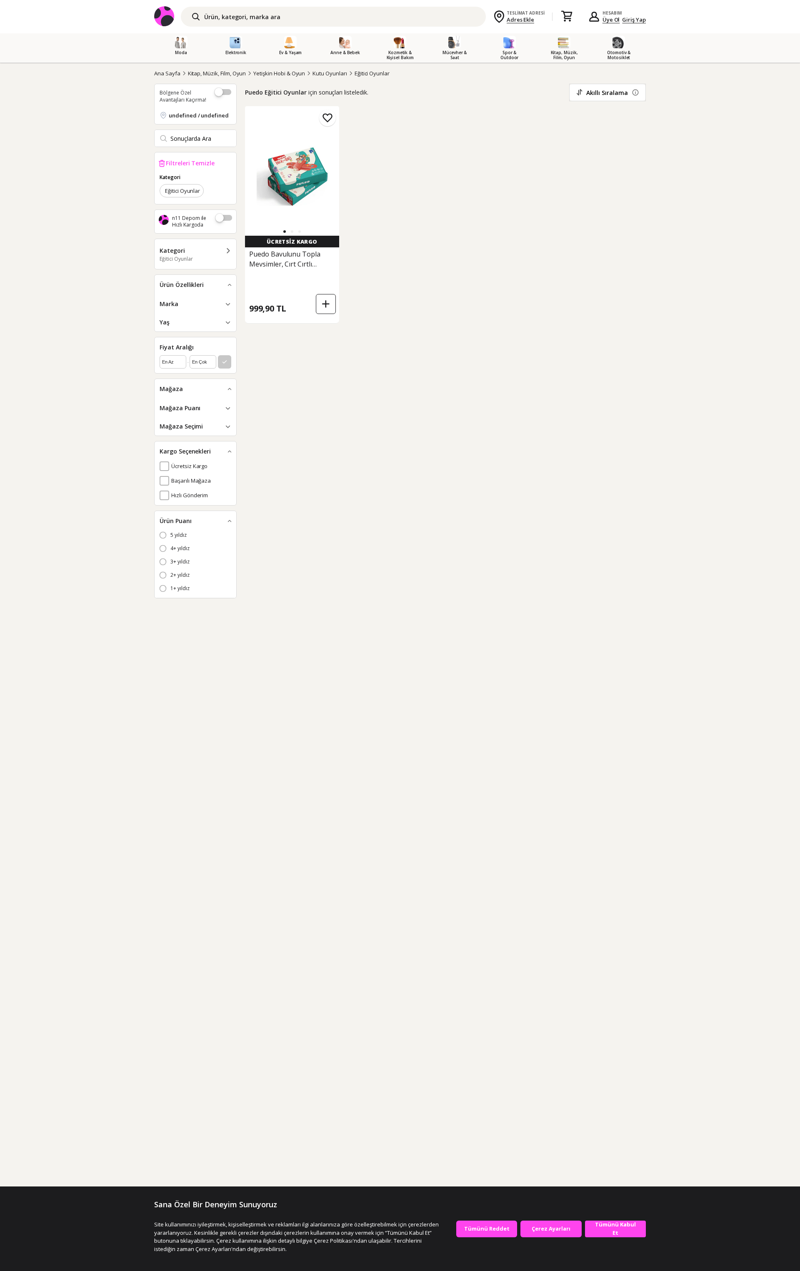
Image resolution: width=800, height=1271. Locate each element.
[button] (284, 231)
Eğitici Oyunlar (372, 73)
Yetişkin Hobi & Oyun (279, 73)
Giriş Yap (634, 19)
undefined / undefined (199, 115)
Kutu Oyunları (329, 73)
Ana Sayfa (167, 73)
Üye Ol (611, 19)
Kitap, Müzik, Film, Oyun (217, 73)
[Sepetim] (566, 17)
